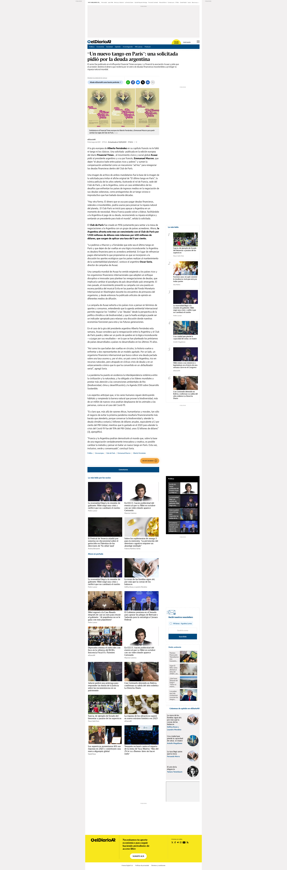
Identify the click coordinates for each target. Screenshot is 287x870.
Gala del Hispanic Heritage (140, 2)
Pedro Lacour (92, 511)
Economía (100, 47)
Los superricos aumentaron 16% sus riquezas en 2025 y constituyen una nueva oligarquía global (104, 749)
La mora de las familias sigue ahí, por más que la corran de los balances (139, 582)
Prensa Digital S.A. (127, 865)
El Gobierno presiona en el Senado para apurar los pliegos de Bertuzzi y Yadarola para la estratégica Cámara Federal (141, 616)
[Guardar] (153, 82)
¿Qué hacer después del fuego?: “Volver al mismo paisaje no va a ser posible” (174, 683)
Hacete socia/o (176, 42)
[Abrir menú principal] (198, 42)
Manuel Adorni (163, 2)
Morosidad (104, 2)
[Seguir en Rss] (187, 842)
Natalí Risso (92, 754)
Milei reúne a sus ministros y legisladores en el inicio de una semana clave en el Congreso (185, 365)
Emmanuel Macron (124, 453)
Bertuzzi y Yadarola (119, 2)
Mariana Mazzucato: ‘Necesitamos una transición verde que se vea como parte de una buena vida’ (174, 657)
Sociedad (109, 47)
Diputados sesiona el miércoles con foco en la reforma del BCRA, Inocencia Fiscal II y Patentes (104, 650)
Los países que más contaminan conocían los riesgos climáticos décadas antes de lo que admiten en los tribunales (174, 695)
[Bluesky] (138, 82)
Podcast (148, 47)
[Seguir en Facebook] (175, 842)
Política (91, 47)
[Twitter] (143, 82)
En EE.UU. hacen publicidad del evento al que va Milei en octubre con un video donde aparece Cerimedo (139, 507)
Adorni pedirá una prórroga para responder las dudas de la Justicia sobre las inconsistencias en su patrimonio (103, 687)
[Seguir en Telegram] (178, 842)
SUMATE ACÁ (138, 856)
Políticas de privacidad (142, 865)
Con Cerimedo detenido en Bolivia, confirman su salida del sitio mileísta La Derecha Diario (141, 685)
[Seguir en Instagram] (181, 842)
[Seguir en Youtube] (184, 842)
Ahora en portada (95, 554)
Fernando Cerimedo (153, 2)
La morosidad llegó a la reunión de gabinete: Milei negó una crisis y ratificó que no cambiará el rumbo (104, 505)
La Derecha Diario (129, 2)
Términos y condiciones (158, 865)
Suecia (189, 2)
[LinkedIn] (148, 82)
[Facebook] (133, 82)
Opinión (118, 47)
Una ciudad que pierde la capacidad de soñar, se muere (185, 337)
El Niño (177, 2)
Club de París (110, 453)
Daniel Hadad (183, 2)
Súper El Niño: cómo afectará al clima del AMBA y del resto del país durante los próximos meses (174, 670)
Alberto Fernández (139, 453)
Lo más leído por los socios (99, 478)
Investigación (128, 47)
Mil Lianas (138, 47)
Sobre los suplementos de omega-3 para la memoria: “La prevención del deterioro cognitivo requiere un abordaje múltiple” (141, 542)
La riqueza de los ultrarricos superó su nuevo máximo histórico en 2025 (141, 717)
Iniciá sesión (187, 42)
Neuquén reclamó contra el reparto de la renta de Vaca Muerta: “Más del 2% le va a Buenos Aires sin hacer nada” (141, 750)
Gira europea (99, 453)
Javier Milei (110, 2)
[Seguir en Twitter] (172, 842)
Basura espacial (195, 2)
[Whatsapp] (128, 82)
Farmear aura (171, 2)
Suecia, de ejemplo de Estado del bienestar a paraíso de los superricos (104, 717)
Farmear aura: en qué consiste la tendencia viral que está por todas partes (185, 279)
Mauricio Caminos (130, 513)
